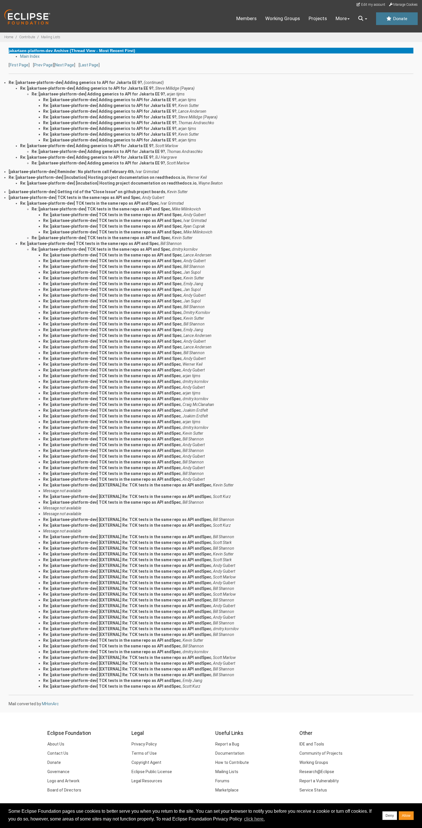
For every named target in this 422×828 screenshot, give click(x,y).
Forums (222, 781)
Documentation (229, 753)
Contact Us (57, 753)
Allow (406, 816)
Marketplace (227, 790)
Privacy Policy (144, 744)
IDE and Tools (311, 744)
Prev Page (43, 65)
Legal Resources (146, 781)
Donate (399, 18)
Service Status (313, 790)
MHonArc (50, 704)
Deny (390, 816)
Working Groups (282, 18)
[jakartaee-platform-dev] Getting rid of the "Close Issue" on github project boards (87, 191)
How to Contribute (232, 762)
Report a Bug (227, 744)
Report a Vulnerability (319, 781)
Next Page (64, 65)
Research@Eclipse (316, 771)
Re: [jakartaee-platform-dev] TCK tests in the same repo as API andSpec (112, 364)
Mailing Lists (50, 37)
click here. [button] (254, 818)
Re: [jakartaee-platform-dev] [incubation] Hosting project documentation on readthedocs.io (97, 177)
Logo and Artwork (63, 781)
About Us (55, 744)
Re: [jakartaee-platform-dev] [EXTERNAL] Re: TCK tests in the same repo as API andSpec (127, 485)
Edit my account (372, 5)
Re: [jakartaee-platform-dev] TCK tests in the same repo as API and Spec (89, 203)
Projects (318, 18)
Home (8, 37)
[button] (362, 19)
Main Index (30, 56)
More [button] (341, 18)
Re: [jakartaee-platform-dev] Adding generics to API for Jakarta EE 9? (87, 88)
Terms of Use (144, 753)
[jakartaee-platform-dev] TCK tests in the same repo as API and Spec (74, 197)
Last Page (89, 65)
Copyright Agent (146, 762)
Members (246, 18)
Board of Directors (64, 790)
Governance (58, 771)
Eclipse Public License (151, 771)
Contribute (27, 37)
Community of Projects (320, 753)
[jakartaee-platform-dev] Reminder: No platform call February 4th (71, 171)
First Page (19, 65)
